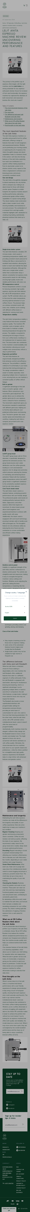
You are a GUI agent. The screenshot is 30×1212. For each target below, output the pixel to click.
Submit (15, 618)
